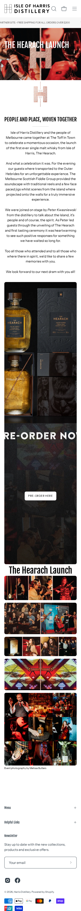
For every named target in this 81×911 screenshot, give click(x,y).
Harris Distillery (22, 891)
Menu (7, 808)
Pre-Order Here (40, 495)
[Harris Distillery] (27, 8)
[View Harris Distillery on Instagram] (7, 880)
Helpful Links (12, 822)
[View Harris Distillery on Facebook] (17, 880)
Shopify (49, 891)
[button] (53, 9)
